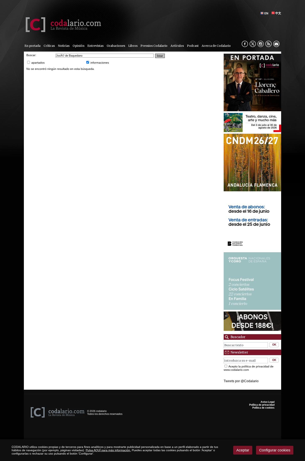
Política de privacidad (261, 404)
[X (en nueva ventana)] (253, 44)
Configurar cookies (274, 450)
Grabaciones (116, 46)
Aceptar (242, 450)
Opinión (78, 46)
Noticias (64, 46)
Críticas (49, 46)
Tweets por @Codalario (241, 381)
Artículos (177, 46)
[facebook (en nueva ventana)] (245, 44)
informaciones (99, 62)
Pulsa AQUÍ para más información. (108, 450)
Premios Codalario (153, 46)
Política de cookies (263, 407)
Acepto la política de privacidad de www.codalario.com (248, 368)
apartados (38, 62)
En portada (32, 46)
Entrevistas (95, 46)
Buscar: (31, 55)
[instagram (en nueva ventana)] (260, 44)
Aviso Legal (267, 401)
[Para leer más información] (252, 82)
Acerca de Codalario (216, 46)
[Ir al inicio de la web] (62, 31)
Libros (133, 46)
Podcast (193, 46)
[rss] (268, 44)
